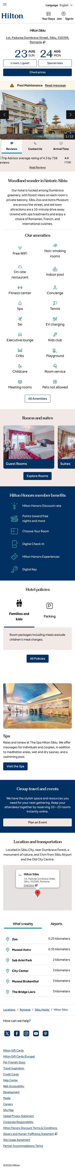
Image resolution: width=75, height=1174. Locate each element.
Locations (9, 1009)
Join (59, 18)
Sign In (69, 18)
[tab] (12, 146)
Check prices (47, 72)
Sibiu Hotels (42, 1009)
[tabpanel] (37, 162)
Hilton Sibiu (61, 1009)
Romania (25, 1009)
